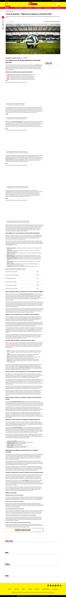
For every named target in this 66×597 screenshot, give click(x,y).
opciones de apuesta (12, 342)
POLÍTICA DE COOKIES (33, 592)
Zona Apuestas (55, 589)
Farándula (30, 589)
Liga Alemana (58, 7)
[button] (3, 20)
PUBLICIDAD (53, 592)
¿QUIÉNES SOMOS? (41, 592)
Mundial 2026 (16, 589)
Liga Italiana (28, 7)
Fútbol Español (18, 7)
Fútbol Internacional (10, 11)
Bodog (8, 79)
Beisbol (9, 589)
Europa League (38, 7)
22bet (8, 76)
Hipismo (23, 589)
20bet (8, 78)
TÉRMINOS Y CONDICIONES (16, 592)
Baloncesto (37, 589)
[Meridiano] (33, 3)
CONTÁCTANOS (47, 592)
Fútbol (7, 7)
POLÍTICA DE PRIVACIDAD (25, 592)
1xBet (8, 74)
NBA (14, 229)
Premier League (48, 7)
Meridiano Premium (46, 589)
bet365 (8, 75)
